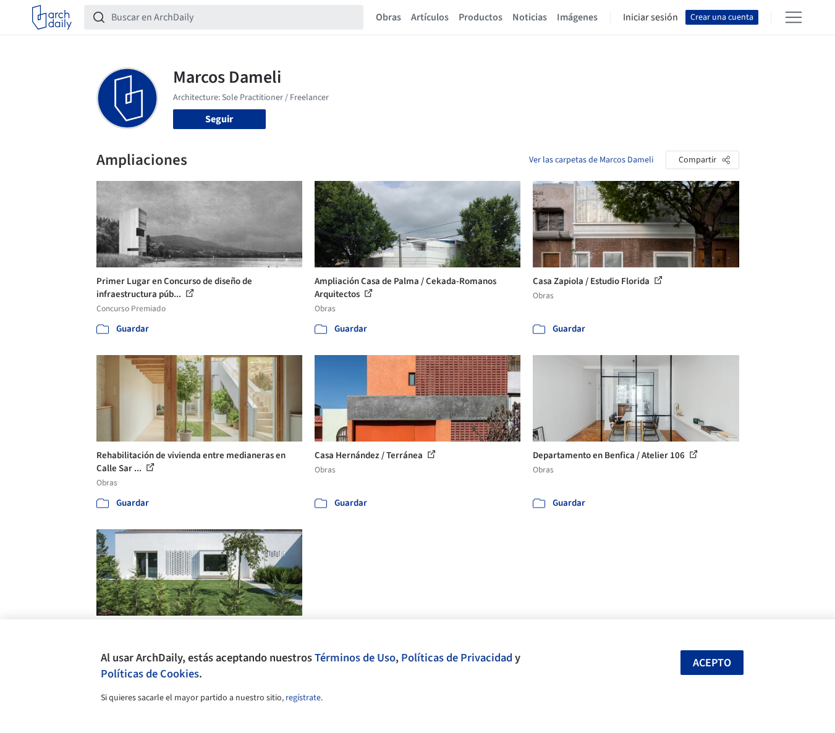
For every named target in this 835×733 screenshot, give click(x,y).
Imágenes (577, 17)
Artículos (430, 17)
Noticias (529, 17)
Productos (480, 17)
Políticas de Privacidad (456, 658)
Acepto (712, 663)
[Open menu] (793, 17)
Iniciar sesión (650, 17)
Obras (388, 17)
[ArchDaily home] (52, 17)
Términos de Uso (355, 658)
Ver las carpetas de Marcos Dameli (591, 160)
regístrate (303, 698)
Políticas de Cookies (150, 674)
